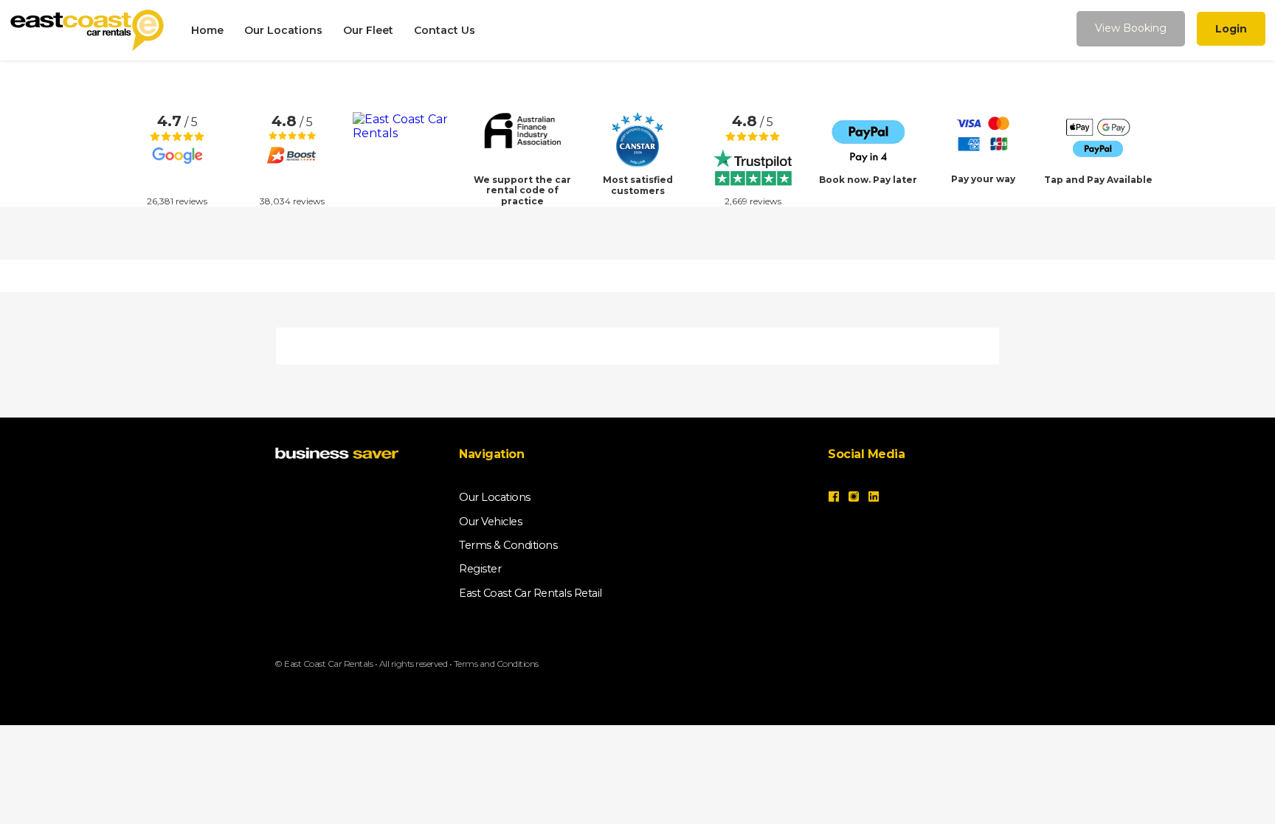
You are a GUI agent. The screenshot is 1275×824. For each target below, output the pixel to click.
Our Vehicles (490, 521)
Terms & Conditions (508, 545)
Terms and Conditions (496, 663)
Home (207, 30)
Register (480, 568)
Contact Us (444, 30)
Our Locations (283, 30)
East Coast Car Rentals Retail (530, 593)
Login (1231, 28)
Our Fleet (368, 30)
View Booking (1131, 28)
